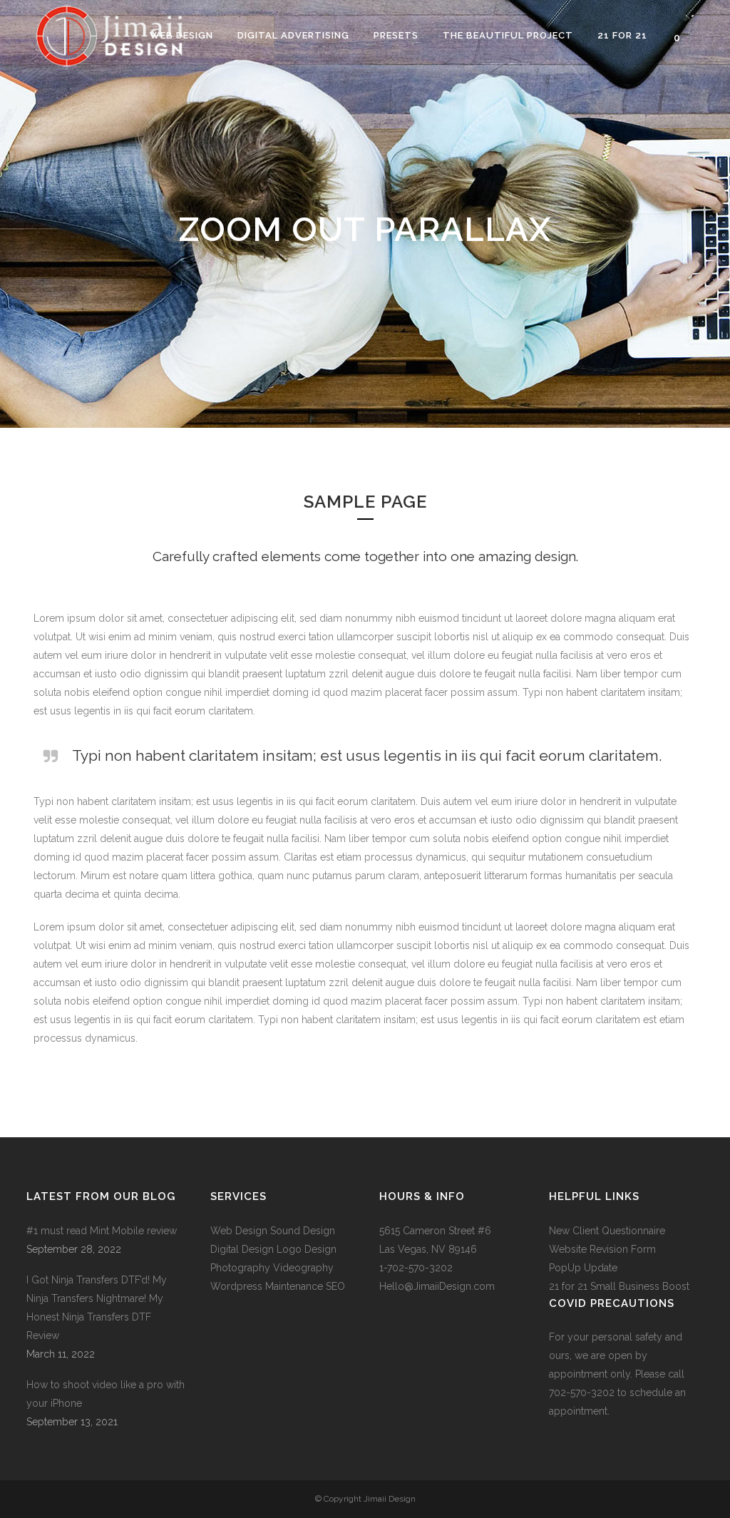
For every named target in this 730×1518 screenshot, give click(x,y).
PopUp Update (583, 1267)
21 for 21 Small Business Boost (619, 1286)
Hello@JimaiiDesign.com (437, 1286)
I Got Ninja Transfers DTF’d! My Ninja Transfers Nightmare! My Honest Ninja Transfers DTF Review (96, 1307)
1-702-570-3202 (416, 1267)
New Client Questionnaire (608, 1230)
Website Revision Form (602, 1249)
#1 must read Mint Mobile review (101, 1230)
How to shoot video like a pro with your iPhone (105, 1394)
